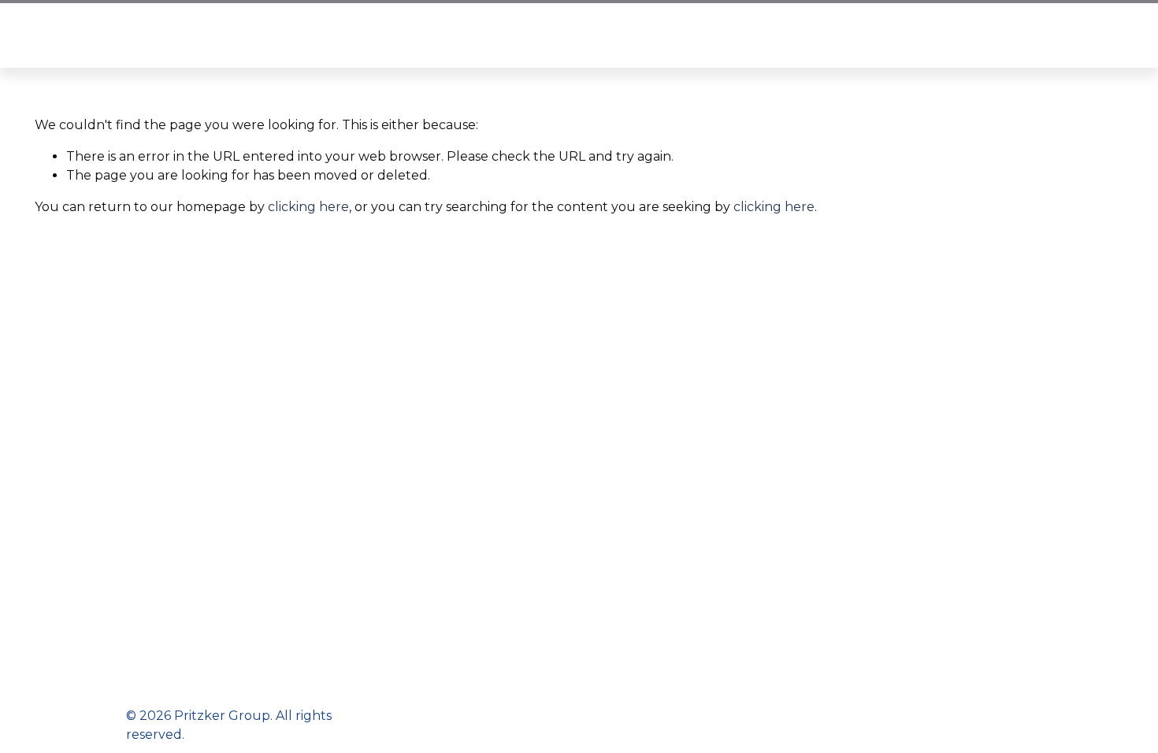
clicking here (308, 206)
